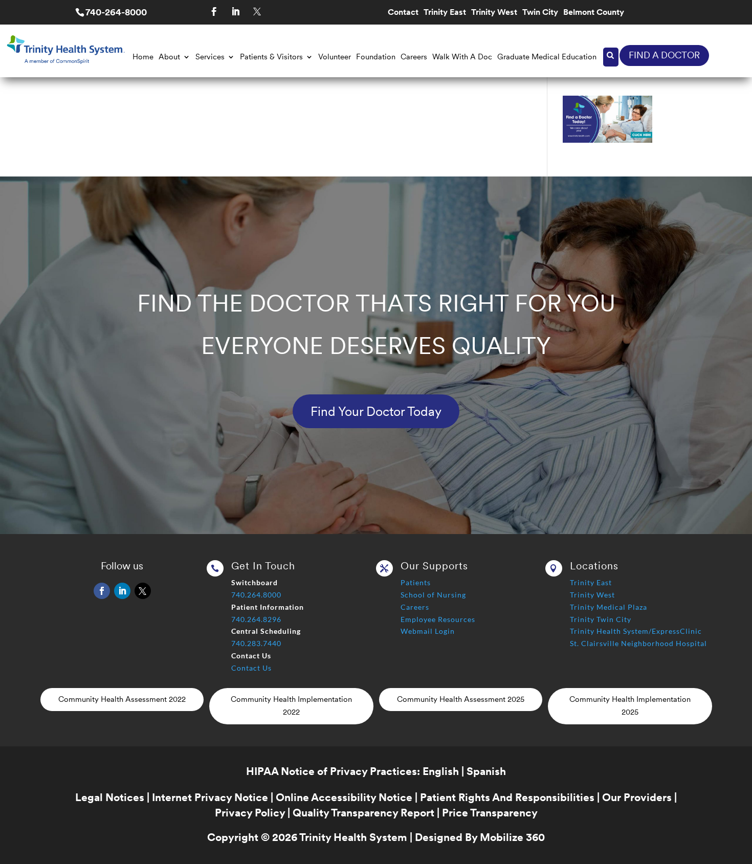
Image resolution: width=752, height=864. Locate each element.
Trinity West (494, 13)
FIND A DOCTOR (664, 55)
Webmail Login (428, 631)
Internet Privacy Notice (210, 797)
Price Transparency (490, 812)
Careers (414, 56)
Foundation (375, 56)
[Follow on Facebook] (214, 11)
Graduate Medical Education (546, 56)
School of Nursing (433, 594)
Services (210, 56)
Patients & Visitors (271, 56)
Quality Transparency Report (363, 812)
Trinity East (445, 13)
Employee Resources (438, 619)
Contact (403, 13)
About (169, 56)
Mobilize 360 (512, 837)
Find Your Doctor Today (376, 411)
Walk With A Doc (462, 56)
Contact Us (251, 667)
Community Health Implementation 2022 (291, 706)
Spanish (486, 771)
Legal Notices (109, 797)
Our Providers (637, 797)
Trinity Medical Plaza (608, 607)
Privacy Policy (250, 812)
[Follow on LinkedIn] (235, 11)
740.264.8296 (256, 619)
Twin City (540, 13)
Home (142, 56)
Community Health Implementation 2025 (630, 706)
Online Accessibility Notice (344, 797)
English (441, 771)
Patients (416, 582)
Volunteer (334, 56)
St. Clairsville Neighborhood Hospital (638, 643)
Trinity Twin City (600, 619)
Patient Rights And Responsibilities (507, 797)
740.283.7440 (256, 643)
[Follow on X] (257, 11)
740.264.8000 (256, 594)
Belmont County (593, 13)
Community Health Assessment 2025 (460, 699)
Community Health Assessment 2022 (122, 699)
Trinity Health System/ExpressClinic (636, 631)
